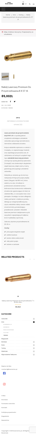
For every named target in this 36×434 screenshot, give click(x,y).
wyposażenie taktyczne (9, 354)
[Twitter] (14, 101)
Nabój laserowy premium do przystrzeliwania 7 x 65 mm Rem (18, 301)
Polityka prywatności (8, 412)
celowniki (4, 319)
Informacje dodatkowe (18, 121)
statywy (6, 332)
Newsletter (5, 420)
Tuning (3, 348)
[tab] (18, 118)
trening (21, 15)
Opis (18, 118)
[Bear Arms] (4, 373)
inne (14, 15)
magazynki (4, 339)
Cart (25, 4)
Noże (3, 345)
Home (8, 15)
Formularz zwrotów (8, 403)
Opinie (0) (18, 125)
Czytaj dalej (18, 296)
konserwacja (7, 324)
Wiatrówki (4, 351)
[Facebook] (10, 101)
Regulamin (5, 416)
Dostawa (4, 400)
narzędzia (6, 327)
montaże (4, 342)
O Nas (3, 396)
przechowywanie (8, 330)
